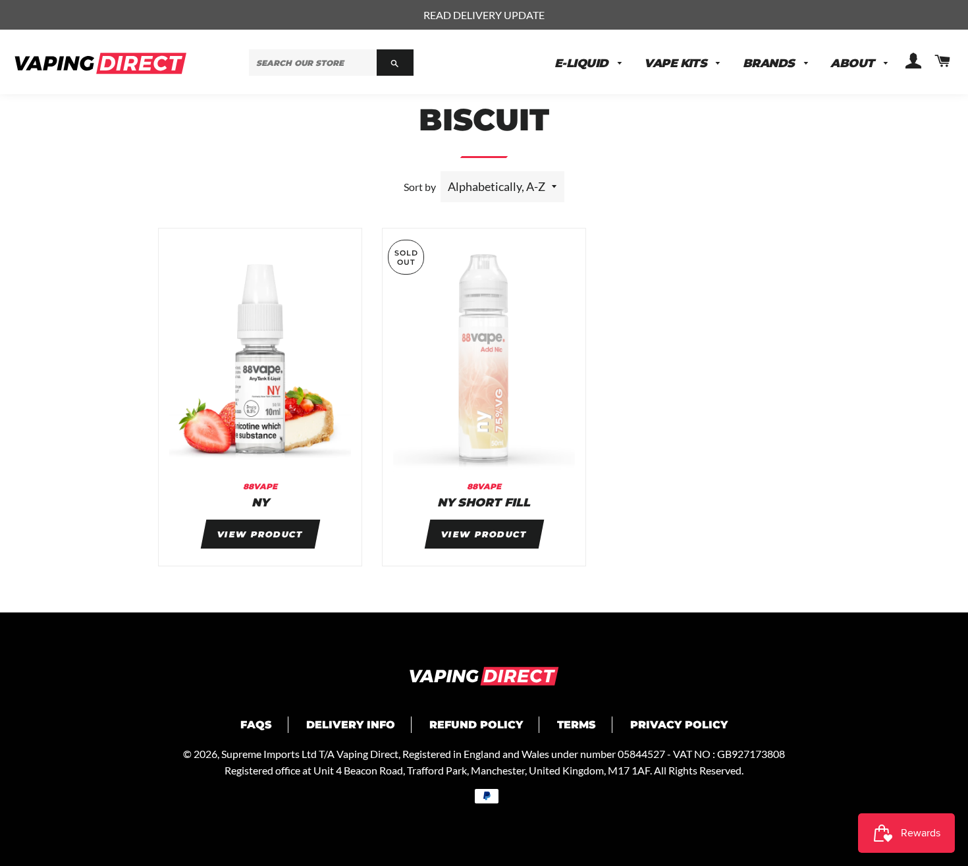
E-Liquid (582, 63)
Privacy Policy (679, 724)
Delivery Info (350, 724)
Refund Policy (476, 724)
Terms (576, 724)
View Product (260, 534)
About (853, 63)
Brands (770, 63)
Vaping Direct (367, 753)
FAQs (256, 724)
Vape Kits (677, 63)
